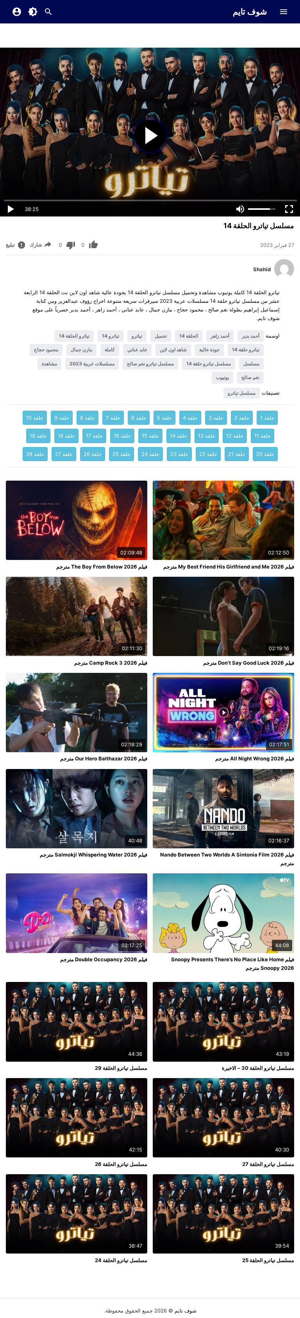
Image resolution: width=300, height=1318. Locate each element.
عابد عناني (137, 349)
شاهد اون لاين (173, 349)
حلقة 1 (267, 418)
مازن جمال (81, 349)
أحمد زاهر (220, 336)
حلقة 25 (121, 454)
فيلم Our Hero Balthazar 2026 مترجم (103, 758)
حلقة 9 (61, 418)
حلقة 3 (216, 418)
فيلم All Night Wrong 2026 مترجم (254, 758)
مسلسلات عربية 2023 (92, 364)
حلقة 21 (236, 454)
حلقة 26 (93, 454)
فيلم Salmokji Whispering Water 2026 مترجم (93, 854)
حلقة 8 (87, 418)
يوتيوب (222, 377)
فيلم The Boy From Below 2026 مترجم (101, 566)
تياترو (137, 336)
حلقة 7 (113, 418)
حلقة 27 (64, 454)
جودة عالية (209, 349)
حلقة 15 (150, 436)
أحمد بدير (250, 336)
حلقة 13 (206, 436)
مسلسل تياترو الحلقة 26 (121, 1164)
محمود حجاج (46, 349)
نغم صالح (250, 377)
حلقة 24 (150, 454)
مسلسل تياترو (241, 393)
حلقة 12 (234, 436)
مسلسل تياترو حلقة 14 (208, 364)
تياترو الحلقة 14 (74, 336)
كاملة (110, 349)
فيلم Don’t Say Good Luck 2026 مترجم (248, 663)
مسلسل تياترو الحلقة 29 (121, 1068)
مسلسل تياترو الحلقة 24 (121, 1260)
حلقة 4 (190, 418)
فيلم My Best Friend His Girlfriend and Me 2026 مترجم (228, 566)
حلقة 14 (178, 436)
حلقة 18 (66, 436)
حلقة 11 (262, 436)
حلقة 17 (94, 436)
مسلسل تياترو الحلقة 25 (268, 1260)
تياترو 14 (110, 336)
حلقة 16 (122, 436)
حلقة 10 (34, 418)
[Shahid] (284, 277)
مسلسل (251, 364)
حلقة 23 (179, 454)
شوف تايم (250, 11)
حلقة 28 (35, 454)
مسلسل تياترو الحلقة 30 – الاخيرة (258, 1068)
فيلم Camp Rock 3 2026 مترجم (110, 663)
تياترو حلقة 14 (245, 349)
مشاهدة (49, 364)
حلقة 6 (138, 418)
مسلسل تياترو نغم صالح (150, 364)
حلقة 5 (164, 418)
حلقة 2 (241, 418)
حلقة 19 (38, 436)
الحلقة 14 (188, 336)
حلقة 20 (265, 454)
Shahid (262, 269)
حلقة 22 (208, 454)
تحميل (161, 336)
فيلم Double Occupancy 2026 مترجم (103, 959)
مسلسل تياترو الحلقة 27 (268, 1164)
